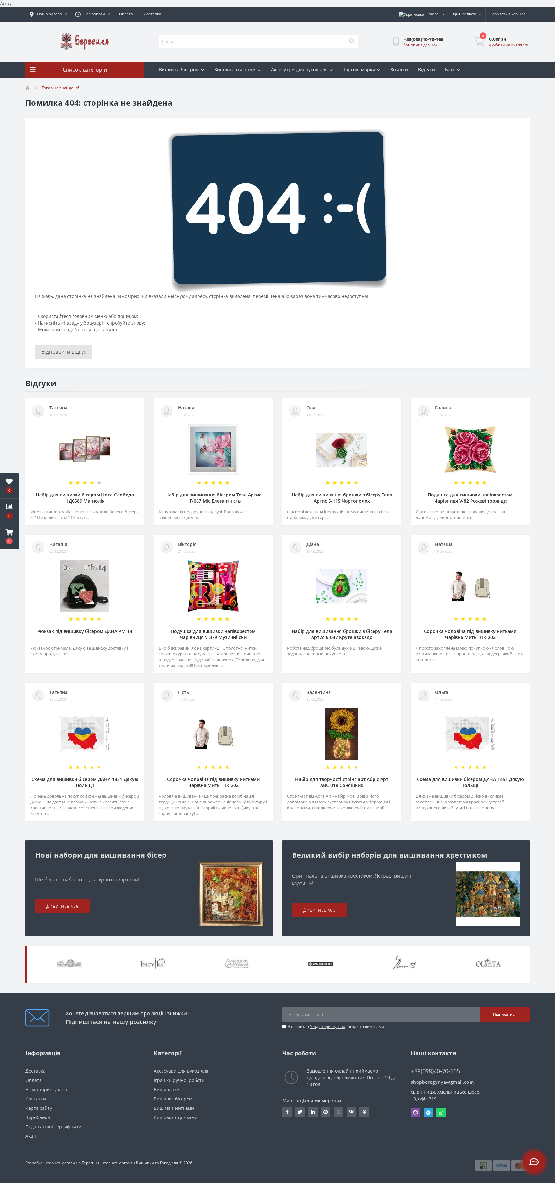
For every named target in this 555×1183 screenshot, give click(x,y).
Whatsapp (441, 1112)
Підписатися (505, 1014)
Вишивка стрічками (176, 1117)
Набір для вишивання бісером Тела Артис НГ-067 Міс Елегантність (213, 498)
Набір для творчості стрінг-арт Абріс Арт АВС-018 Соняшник (341, 782)
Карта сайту (38, 1108)
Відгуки (426, 69)
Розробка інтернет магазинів (53, 1163)
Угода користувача (327, 1026)
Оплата (126, 14)
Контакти (35, 1099)
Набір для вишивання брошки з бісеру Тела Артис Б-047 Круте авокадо (342, 634)
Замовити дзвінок (420, 45)
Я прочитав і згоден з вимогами (335, 1026)
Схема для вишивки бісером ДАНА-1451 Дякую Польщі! (84, 782)
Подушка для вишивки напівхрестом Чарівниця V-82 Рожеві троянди (470, 498)
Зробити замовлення (509, 44)
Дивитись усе (62, 905)
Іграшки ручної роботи (179, 1080)
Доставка (152, 14)
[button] (9, 536)
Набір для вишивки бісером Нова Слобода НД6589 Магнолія (85, 498)
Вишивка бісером (179, 69)
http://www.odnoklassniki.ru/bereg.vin (364, 1112)
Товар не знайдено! (60, 88)
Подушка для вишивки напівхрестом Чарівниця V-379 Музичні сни (213, 634)
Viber (415, 1112)
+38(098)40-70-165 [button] (435, 1071)
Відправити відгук (63, 351)
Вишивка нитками (235, 69)
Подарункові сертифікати (53, 1127)
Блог (450, 69)
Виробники (37, 1117)
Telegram (428, 1112)
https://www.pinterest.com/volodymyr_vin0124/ (325, 1112)
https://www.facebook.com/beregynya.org (287, 1112)
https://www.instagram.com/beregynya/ (338, 1112)
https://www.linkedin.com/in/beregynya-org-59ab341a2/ (313, 1112)
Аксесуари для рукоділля (299, 69)
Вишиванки (167, 1089)
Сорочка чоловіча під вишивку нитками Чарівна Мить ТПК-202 (470, 634)
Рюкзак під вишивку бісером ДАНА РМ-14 (84, 631)
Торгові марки (359, 69)
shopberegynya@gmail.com (442, 1082)
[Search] (351, 41)
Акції (30, 1136)
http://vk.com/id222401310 (351, 1112)
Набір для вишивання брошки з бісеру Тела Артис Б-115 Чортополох (342, 498)
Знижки (399, 69)
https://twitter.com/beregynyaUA (300, 1112)
